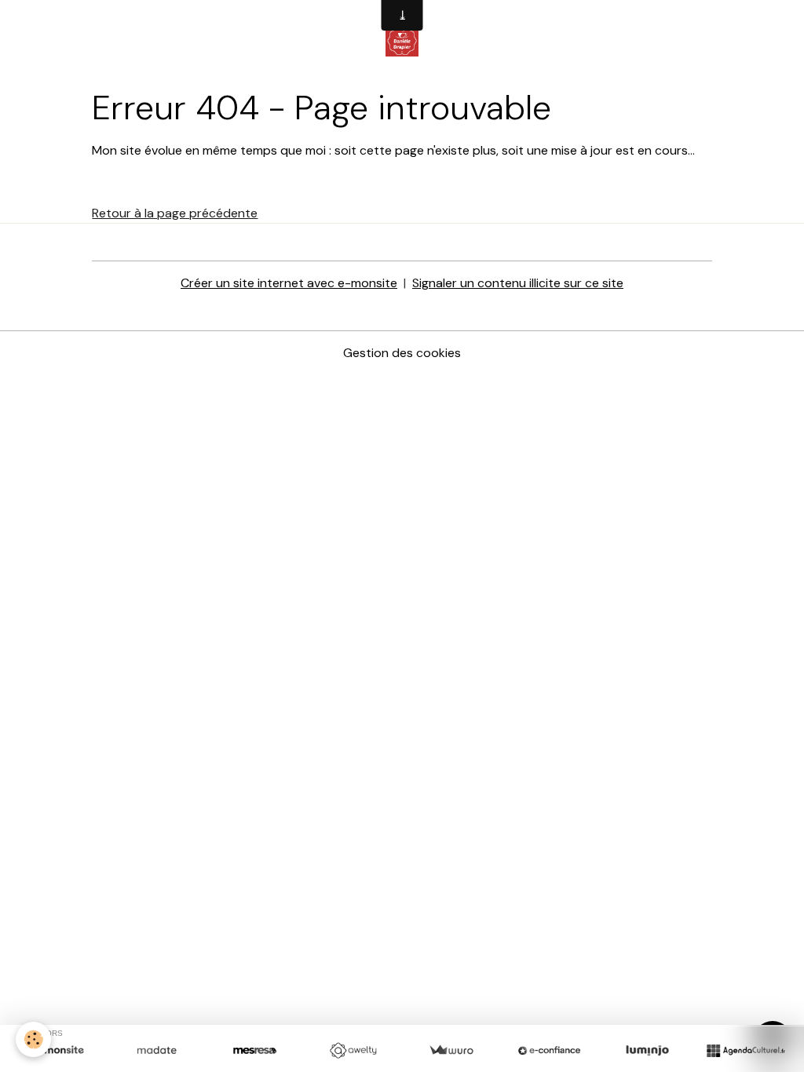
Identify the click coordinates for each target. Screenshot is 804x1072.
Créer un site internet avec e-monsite (289, 283)
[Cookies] (33, 1039)
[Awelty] (353, 1050)
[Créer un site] (58, 1050)
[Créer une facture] (451, 1050)
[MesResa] (255, 1050)
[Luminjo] (647, 1050)
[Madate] (156, 1050)
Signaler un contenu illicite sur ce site (517, 283)
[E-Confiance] (549, 1050)
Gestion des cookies (402, 353)
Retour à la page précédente (175, 213)
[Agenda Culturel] (745, 1050)
